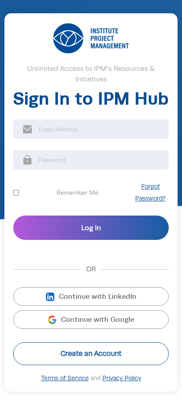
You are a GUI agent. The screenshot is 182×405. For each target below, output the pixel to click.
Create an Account (91, 354)
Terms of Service (65, 378)
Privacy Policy (121, 378)
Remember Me (78, 192)
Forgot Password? (150, 192)
